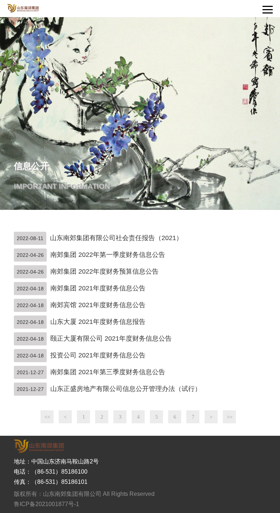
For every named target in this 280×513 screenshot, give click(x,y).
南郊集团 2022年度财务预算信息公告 (104, 271)
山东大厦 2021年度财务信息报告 (97, 321)
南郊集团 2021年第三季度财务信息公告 (107, 372)
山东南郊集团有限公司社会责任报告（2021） (116, 238)
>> (230, 417)
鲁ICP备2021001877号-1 (46, 504)
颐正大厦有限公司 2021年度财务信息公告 (111, 338)
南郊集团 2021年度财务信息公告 (97, 288)
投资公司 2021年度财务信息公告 (97, 355)
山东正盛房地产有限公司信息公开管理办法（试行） (125, 388)
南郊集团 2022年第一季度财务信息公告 (107, 254)
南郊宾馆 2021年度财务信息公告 (97, 305)
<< (47, 417)
